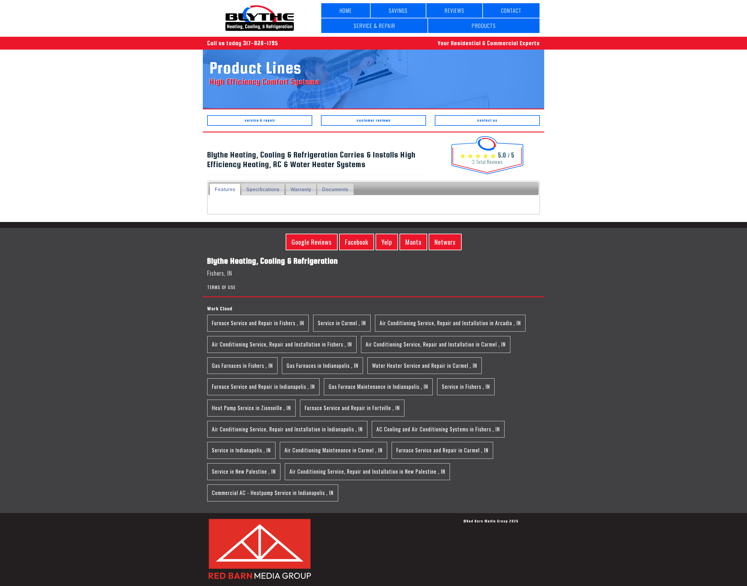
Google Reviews (312, 241)
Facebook (356, 241)
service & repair (260, 120)
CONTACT (511, 10)
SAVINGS (398, 10)
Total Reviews (487, 161)
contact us (487, 120)
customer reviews (374, 120)
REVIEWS (454, 10)
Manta (413, 241)
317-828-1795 (260, 43)
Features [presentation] (225, 189)
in (258, 323)
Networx (445, 241)
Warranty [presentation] (301, 189)
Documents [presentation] (335, 189)
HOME (345, 10)
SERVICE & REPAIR (374, 25)
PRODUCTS (484, 25)
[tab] (225, 189)
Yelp (386, 241)
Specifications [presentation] (263, 189)
